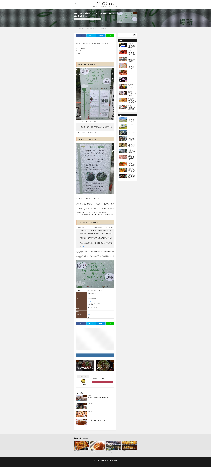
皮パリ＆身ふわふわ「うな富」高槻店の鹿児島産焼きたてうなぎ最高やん (81, 452)
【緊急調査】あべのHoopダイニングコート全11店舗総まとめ (132, 81)
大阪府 (80, 28)
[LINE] (110, 35)
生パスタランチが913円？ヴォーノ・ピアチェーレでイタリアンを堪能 (132, 164)
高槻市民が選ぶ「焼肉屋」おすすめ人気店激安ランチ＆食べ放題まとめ (131, 53)
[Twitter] (91, 35)
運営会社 (102, 460)
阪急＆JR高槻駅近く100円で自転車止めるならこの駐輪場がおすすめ (132, 94)
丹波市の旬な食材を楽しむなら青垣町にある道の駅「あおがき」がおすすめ (131, 121)
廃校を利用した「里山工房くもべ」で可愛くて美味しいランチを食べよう (131, 170)
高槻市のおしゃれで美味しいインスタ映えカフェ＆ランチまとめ (131, 67)
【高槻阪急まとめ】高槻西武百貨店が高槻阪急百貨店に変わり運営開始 (131, 108)
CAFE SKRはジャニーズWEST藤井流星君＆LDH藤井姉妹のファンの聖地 (131, 87)
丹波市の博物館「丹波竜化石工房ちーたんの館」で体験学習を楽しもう (131, 145)
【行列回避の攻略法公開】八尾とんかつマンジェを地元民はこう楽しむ (131, 74)
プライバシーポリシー (109, 460)
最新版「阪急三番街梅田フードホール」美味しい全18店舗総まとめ (131, 60)
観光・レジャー (111, 6)
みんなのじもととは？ (95, 6)
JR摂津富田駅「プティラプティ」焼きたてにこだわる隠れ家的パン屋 (97, 452)
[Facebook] (81, 35)
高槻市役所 (90, 314)
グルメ (106, 6)
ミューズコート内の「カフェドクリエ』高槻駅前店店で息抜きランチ (129, 452)
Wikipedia (82, 246)
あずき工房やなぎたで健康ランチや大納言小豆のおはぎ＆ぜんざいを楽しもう (131, 177)
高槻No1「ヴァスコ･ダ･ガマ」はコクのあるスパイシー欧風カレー (97, 420)
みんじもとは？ (97, 460)
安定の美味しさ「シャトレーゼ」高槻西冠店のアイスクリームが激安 (113, 452)
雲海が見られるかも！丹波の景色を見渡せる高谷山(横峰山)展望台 (131, 133)
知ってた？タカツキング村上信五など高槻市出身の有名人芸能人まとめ (131, 46)
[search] (135, 35)
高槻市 (135, 12)
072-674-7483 (90, 301)
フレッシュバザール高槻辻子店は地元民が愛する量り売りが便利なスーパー (99, 397)
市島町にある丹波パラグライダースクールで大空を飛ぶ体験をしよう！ (131, 127)
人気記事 (102, 6)
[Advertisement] (95, 339)
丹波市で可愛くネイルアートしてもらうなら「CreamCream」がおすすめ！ (131, 158)
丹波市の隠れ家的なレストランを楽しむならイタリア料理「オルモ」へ (131, 139)
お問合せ (116, 6)
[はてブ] (101, 35)
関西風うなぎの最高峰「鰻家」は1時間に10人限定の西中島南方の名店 (132, 101)
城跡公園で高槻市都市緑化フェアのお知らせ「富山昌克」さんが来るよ (96, 28)
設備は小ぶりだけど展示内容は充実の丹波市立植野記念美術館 (131, 151)
